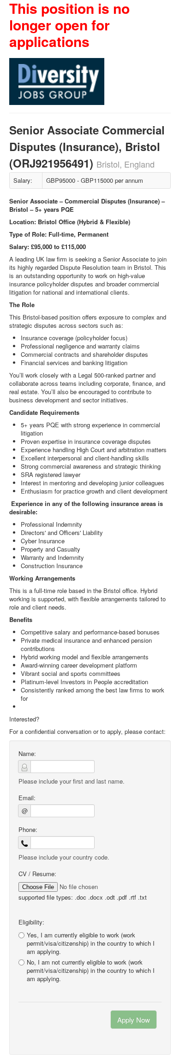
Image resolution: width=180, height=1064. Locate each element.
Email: (27, 798)
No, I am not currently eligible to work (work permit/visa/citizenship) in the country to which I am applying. (91, 970)
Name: (27, 754)
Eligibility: (31, 922)
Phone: (27, 830)
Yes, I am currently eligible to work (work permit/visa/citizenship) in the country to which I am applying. (91, 943)
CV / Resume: (37, 874)
